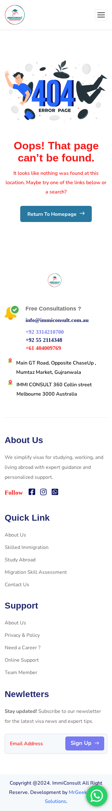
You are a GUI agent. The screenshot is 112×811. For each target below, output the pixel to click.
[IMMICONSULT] (15, 15)
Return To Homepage (52, 214)
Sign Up (81, 743)
